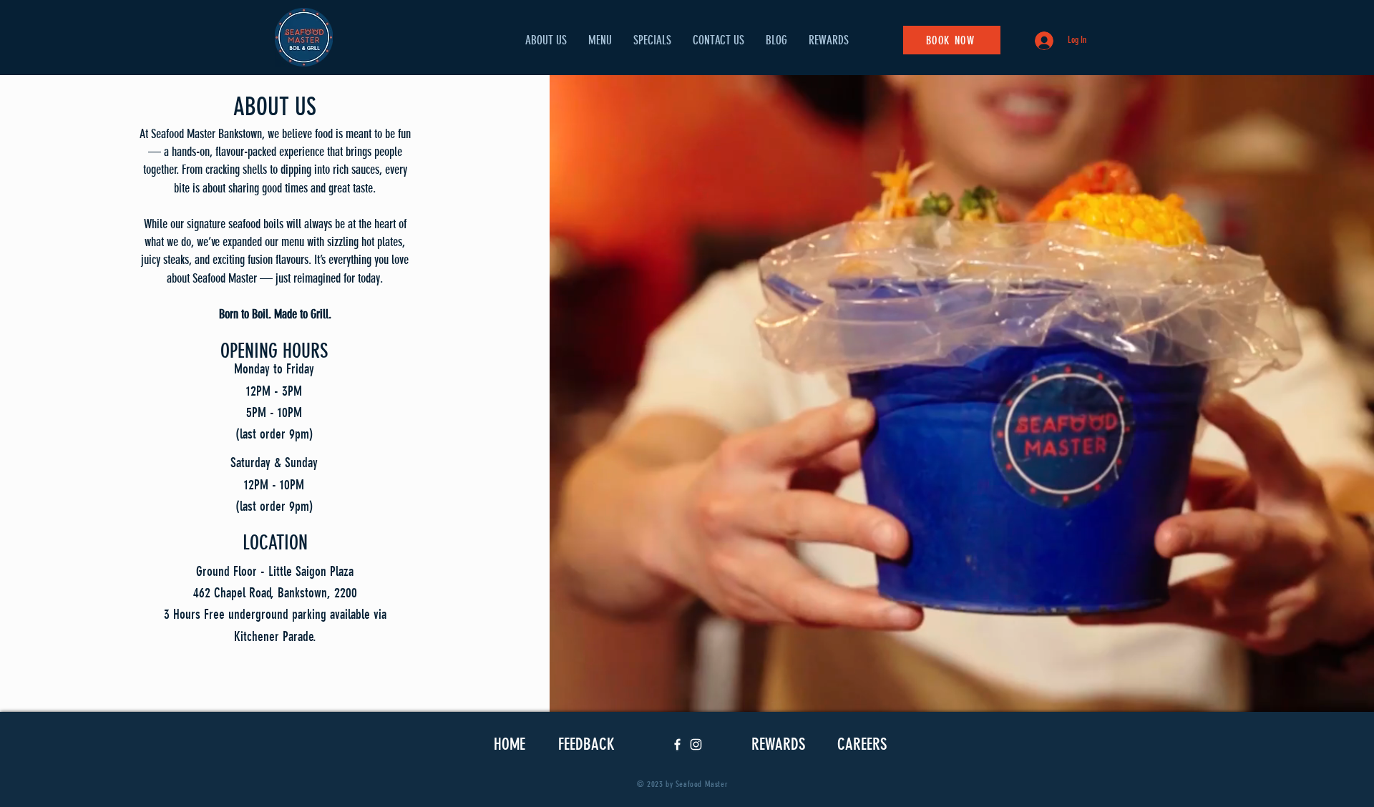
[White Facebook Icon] (677, 744)
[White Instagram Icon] (695, 744)
